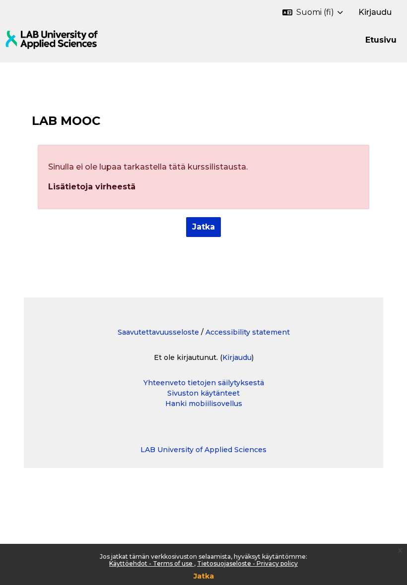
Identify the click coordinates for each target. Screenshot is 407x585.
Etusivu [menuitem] (381, 40)
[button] (312, 12)
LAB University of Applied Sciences (203, 449)
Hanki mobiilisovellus (203, 403)
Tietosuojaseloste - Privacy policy (247, 563)
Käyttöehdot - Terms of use (151, 563)
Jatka (204, 576)
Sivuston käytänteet (203, 393)
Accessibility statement (247, 332)
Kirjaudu (375, 12)
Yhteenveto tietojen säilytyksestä (203, 382)
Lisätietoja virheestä (92, 186)
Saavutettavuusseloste (158, 332)
